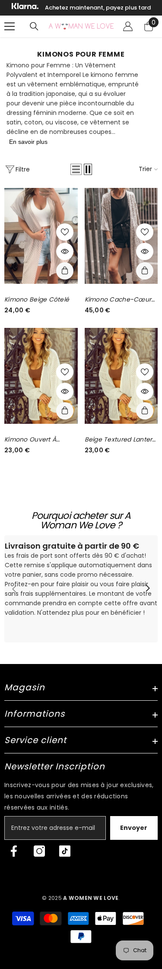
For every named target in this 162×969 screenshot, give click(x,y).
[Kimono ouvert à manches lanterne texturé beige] (41, 376)
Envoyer (133, 827)
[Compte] (128, 26)
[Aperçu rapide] (64, 251)
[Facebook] (13, 851)
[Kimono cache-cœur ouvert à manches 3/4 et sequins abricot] (121, 236)
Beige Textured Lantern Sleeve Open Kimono (120, 439)
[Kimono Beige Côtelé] (41, 236)
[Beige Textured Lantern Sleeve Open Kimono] (121, 376)
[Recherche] (34, 26)
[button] (76, 169)
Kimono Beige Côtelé (36, 299)
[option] (81, 8)
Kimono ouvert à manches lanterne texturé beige (32, 439)
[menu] (9, 26)
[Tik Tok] (64, 851)
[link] (81, 588)
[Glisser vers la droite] (147, 588)
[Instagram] (39, 851)
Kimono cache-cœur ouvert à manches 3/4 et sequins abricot (119, 299)
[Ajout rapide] (64, 271)
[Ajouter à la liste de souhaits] (64, 232)
